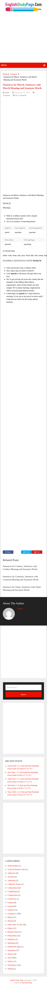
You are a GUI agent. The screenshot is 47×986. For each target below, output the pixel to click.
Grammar (6, 95)
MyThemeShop (27, 983)
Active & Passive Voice (16, 869)
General (10, 903)
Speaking (11, 943)
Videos (10, 961)
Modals (10, 921)
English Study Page (16, 980)
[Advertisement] (23, 38)
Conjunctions (12, 895)
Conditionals (12, 891)
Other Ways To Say (14, 925)
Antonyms (11, 880)
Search (23, 694)
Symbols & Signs (14, 947)
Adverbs (10, 877)
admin (7, 92)
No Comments (20, 95)
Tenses (10, 954)
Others (10, 928)
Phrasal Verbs (12, 932)
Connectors (11, 899)
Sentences (11, 939)
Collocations (12, 888)
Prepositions (12, 936)
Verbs (9, 958)
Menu (4, 65)
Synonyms (11, 950)
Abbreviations (12, 866)
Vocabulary (11, 965)
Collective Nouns (14, 884)
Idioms (10, 917)
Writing (10, 969)
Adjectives (11, 873)
